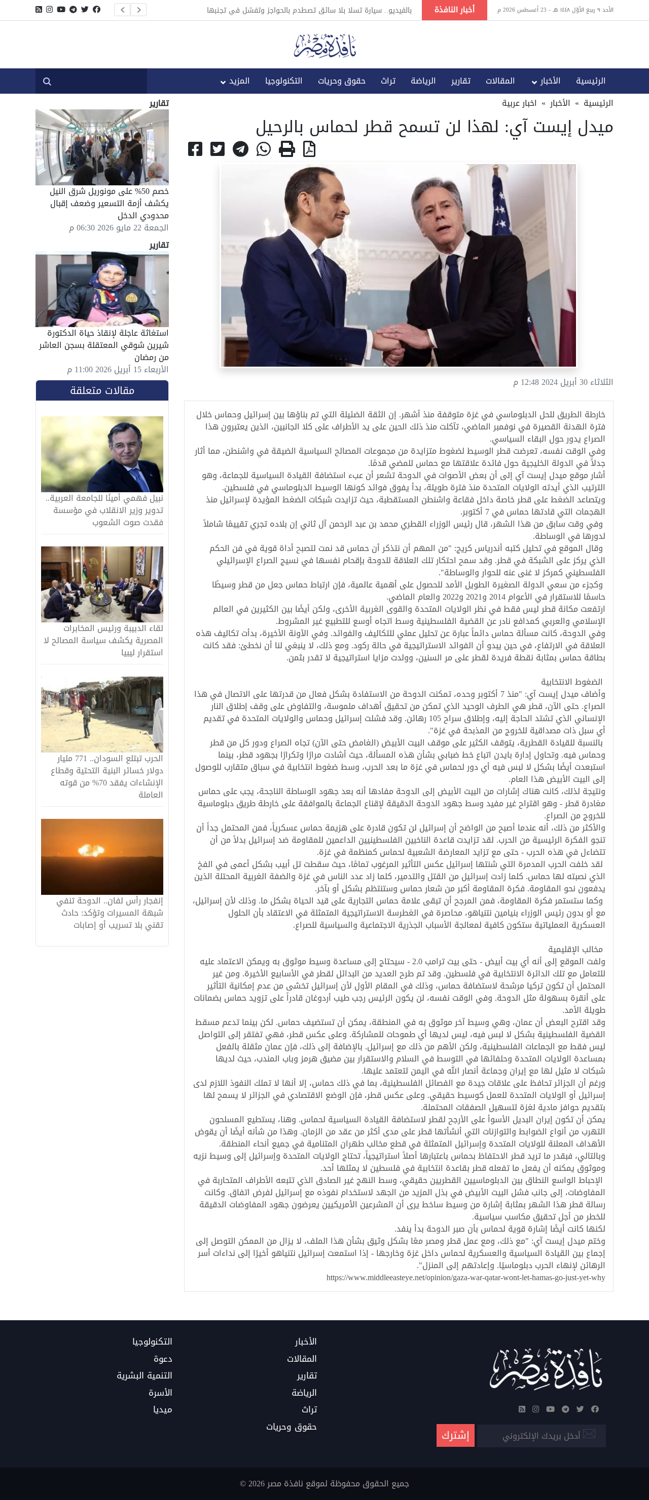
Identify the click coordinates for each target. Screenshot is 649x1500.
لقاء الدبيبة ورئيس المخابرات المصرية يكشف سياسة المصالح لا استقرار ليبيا (103, 640)
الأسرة (160, 1393)
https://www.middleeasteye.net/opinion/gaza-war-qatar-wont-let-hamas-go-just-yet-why (466, 1277)
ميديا (162, 1409)
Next (138, 9)
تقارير (461, 81)
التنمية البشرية (144, 1376)
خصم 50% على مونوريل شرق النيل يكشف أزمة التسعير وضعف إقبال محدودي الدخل (109, 203)
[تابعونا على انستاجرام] (49, 10)
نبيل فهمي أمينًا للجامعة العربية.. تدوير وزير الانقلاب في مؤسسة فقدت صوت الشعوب (104, 510)
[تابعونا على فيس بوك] (96, 10)
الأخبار (550, 81)
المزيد (239, 81)
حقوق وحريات (342, 81)
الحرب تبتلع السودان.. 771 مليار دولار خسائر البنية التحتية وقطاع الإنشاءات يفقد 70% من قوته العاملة (107, 777)
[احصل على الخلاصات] (38, 10)
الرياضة (423, 81)
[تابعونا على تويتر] (85, 10)
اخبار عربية (519, 103)
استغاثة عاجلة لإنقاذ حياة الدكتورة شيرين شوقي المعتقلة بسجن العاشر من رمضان (104, 345)
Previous (122, 9)
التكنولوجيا (284, 81)
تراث (388, 81)
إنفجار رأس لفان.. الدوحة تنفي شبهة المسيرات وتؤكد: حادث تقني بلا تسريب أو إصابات (109, 913)
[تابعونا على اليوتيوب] (61, 10)
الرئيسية (591, 81)
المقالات (500, 81)
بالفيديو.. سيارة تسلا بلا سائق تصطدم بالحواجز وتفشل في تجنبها (309, 10)
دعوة (163, 1359)
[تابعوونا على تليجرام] (73, 10)
